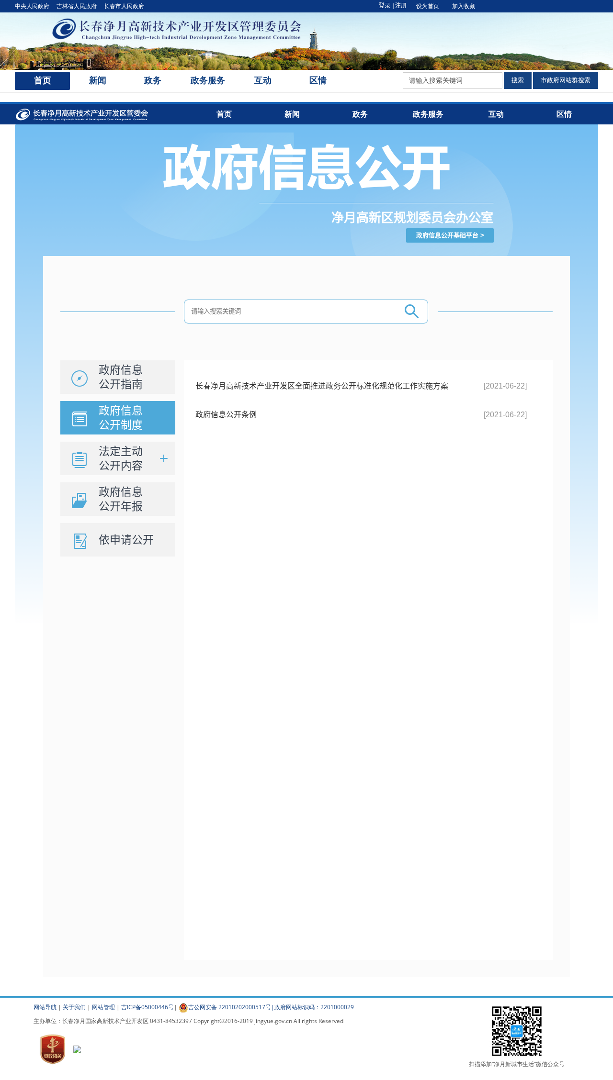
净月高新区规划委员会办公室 (412, 218)
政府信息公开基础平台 (447, 235)
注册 (401, 5)
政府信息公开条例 (226, 415)
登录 (384, 5)
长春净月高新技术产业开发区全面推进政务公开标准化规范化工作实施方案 (321, 386)
